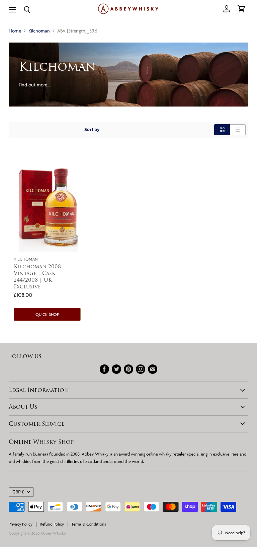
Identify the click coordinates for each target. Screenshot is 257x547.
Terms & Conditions (88, 524)
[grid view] (222, 129)
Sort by (91, 129)
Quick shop (47, 314)
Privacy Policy (20, 524)
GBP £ (18, 492)
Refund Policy (52, 524)
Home (15, 30)
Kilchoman (39, 30)
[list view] (238, 129)
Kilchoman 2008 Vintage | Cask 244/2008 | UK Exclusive (37, 276)
